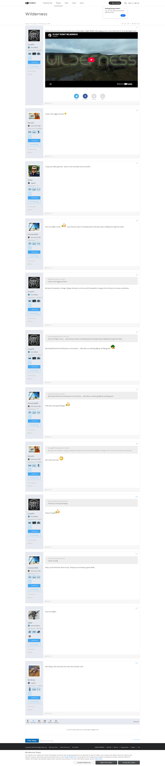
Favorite (94, 99)
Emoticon (56, 722)
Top (139, 747)
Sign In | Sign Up (133, 3)
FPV (49, 24)
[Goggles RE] (38, 632)
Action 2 (101, 31)
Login (88, 729)
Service (82, 3)
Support (133, 747)
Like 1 (102, 99)
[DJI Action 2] (38, 132)
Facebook (85, 99)
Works (66, 3)
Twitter (76, 99)
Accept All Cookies (129, 763)
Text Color (33, 722)
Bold (28, 722)
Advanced (136, 721)
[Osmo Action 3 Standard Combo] (34, 54)
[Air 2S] (38, 243)
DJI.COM (109, 747)
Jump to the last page (47, 740)
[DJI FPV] (30, 632)
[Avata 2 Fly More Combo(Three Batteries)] (30, 636)
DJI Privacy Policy (53, 747)
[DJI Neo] (30, 132)
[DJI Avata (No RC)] (38, 54)
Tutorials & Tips (47, 3)
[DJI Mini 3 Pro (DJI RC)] (34, 132)
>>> (30, 58)
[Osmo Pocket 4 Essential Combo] (30, 689)
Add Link (50, 722)
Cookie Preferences (65, 747)
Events (74, 3)
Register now (95, 729)
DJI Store (116, 747)
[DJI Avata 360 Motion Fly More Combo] (30, 54)
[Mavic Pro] (34, 632)
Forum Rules (75, 747)
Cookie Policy (98, 759)
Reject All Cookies (106, 763)
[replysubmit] (32, 741)
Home (27, 24)
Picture (44, 722)
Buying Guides (124, 747)
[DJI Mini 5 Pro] (30, 189)
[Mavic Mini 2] (38, 189)
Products (58, 3)
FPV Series (42, 24)
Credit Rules (136, 739)
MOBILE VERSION (99, 747)
